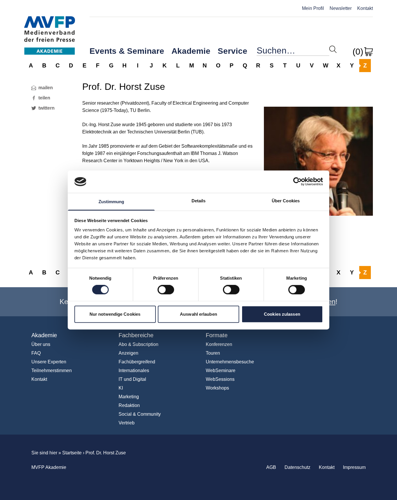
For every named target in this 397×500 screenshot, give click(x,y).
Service (232, 51)
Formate (217, 335)
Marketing (129, 396)
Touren (213, 353)
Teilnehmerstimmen (51, 370)
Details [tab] (199, 200)
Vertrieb (127, 422)
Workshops (217, 387)
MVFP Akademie (49, 29)
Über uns (40, 344)
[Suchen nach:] (293, 51)
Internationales (134, 370)
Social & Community (140, 414)
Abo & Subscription (138, 344)
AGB (271, 467)
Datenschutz (297, 467)
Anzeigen (128, 353)
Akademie (190, 51)
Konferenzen (219, 344)
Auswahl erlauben (198, 314)
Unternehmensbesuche (230, 361)
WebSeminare (220, 370)
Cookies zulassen (282, 314)
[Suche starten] (333, 49)
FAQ (36, 353)
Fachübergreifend (137, 361)
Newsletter (341, 8)
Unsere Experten (48, 361)
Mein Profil (313, 8)
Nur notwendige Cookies (115, 314)
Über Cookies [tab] (286, 200)
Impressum (354, 467)
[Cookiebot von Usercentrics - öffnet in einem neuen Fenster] (297, 181)
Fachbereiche (136, 335)
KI (121, 387)
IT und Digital (132, 379)
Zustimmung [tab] (111, 201)
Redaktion (129, 405)
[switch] (166, 289)
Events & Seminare (127, 51)
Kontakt (365, 8)
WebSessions (220, 379)
